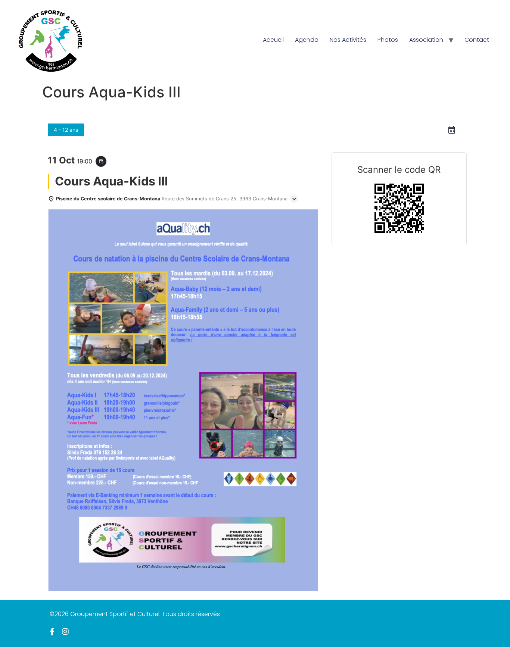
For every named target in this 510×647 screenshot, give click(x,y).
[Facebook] (52, 631)
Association (426, 39)
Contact (476, 39)
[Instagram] (65, 631)
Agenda (306, 39)
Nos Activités (348, 39)
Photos (387, 39)
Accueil (273, 39)
